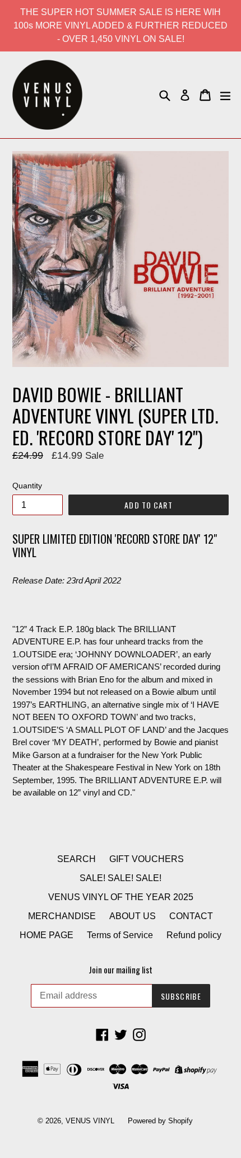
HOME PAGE (46, 935)
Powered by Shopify (160, 1121)
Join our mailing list (120, 969)
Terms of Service (120, 935)
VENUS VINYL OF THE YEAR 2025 (120, 897)
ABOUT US (132, 916)
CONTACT (191, 916)
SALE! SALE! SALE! (120, 878)
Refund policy (193, 935)
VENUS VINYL (90, 1121)
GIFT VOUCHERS (146, 859)
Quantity (27, 485)
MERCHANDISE (62, 916)
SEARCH (76, 859)
